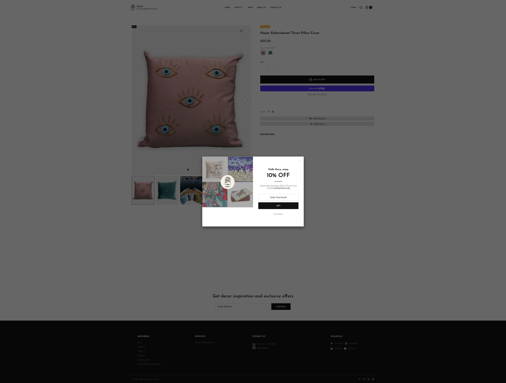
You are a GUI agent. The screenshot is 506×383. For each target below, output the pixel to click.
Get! (278, 206)
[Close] (299, 160)
